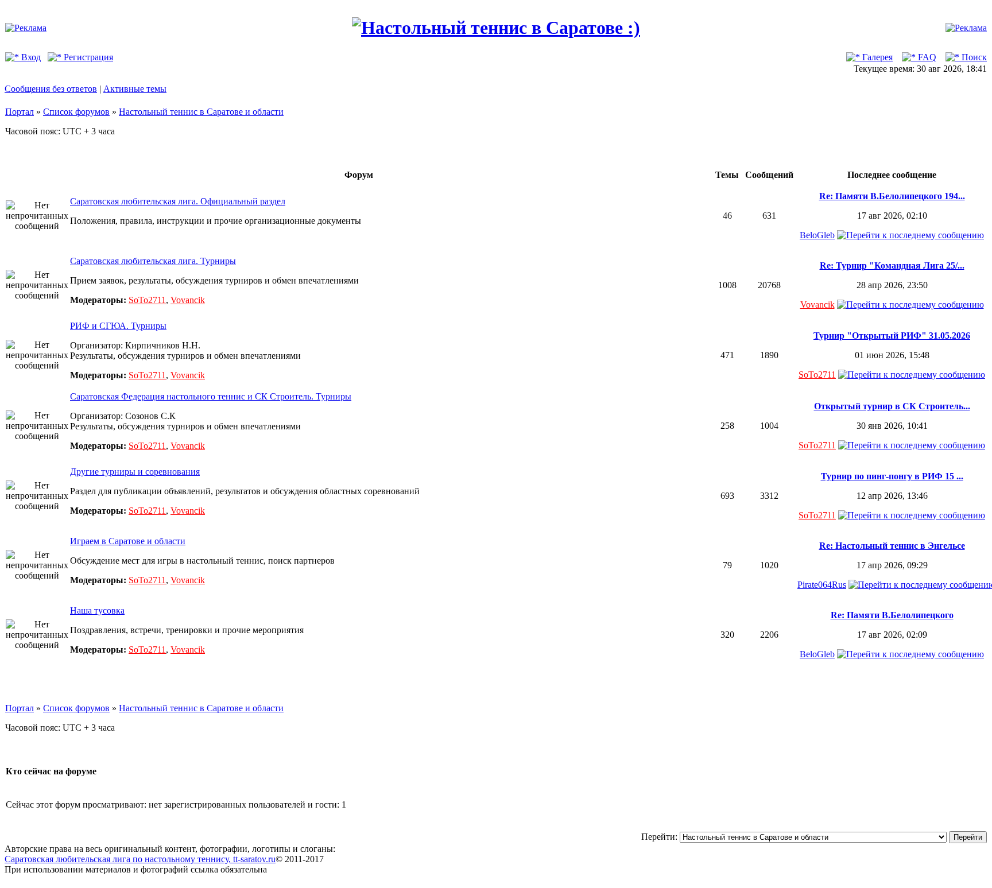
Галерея (876, 57)
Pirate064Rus (821, 585)
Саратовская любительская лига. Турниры (153, 261)
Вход (30, 57)
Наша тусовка (97, 610)
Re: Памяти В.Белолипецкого (892, 615)
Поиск (973, 57)
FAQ (926, 57)
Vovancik (187, 300)
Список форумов (76, 112)
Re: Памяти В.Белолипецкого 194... (892, 196)
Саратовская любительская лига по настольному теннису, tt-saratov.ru (140, 859)
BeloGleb (817, 235)
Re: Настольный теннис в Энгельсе (892, 545)
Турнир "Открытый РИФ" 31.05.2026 (891, 335)
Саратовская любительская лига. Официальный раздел (177, 201)
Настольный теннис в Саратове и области (201, 112)
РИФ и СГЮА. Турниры (118, 326)
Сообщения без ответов (51, 89)
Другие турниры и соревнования (135, 471)
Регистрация (87, 57)
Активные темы (134, 89)
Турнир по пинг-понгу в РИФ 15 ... (892, 476)
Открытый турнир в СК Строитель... (892, 406)
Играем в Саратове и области (127, 541)
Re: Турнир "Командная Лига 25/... (892, 265)
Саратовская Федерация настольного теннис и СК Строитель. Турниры (210, 396)
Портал (19, 112)
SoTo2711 (147, 300)
